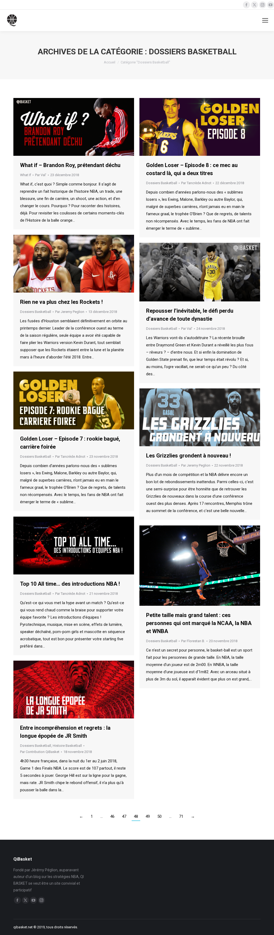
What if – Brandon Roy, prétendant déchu (70, 165)
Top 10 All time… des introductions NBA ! (70, 584)
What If (25, 175)
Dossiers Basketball (161, 183)
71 (181, 816)
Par (40, 175)
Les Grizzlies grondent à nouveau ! (188, 455)
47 (124, 816)
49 (148, 816)
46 (112, 816)
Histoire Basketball (67, 746)
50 (159, 816)
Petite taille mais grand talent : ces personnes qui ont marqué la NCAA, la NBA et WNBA (199, 623)
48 (136, 816)
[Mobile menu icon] (265, 20)
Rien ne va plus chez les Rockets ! (61, 302)
